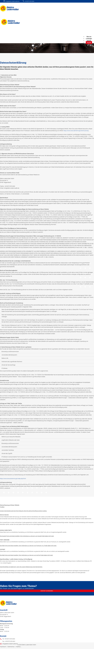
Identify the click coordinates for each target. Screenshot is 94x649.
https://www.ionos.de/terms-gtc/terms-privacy (76, 130)
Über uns (88, 36)
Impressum (3, 646)
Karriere (89, 40)
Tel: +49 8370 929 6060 (8, 639)
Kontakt (89, 42)
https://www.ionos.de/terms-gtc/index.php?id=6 (13, 478)
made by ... (19, 646)
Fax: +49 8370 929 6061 (8, 641)
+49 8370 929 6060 (29, 1)
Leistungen (89, 38)
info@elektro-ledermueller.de (12, 1)
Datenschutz (11, 646)
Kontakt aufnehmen (47, 590)
